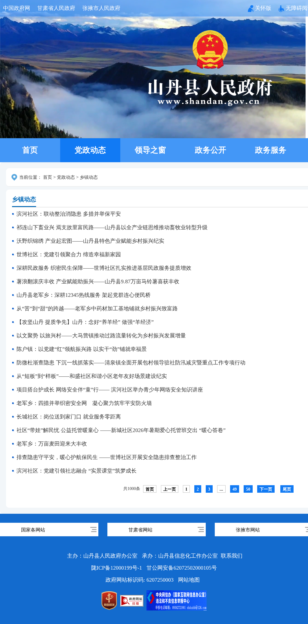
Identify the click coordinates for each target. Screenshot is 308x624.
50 (248, 489)
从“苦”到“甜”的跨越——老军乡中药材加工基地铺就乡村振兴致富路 (97, 309)
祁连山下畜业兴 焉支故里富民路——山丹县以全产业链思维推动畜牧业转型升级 (112, 227)
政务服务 (270, 150)
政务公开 (210, 150)
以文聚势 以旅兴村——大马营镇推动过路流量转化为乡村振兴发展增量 (101, 336)
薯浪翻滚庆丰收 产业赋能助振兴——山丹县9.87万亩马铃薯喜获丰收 (98, 282)
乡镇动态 (89, 177)
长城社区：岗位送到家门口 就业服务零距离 (69, 417)
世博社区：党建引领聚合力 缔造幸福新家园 (69, 254)
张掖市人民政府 (101, 8)
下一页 (266, 489)
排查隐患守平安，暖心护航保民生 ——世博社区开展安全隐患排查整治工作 (107, 457)
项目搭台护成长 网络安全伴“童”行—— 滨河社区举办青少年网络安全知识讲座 (110, 390)
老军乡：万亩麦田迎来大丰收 (52, 444)
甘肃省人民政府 (56, 8)
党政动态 (90, 150)
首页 (30, 150)
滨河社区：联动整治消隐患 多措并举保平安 (69, 214)
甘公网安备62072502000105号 (181, 568)
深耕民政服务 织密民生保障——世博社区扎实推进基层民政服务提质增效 (104, 268)
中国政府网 (16, 8)
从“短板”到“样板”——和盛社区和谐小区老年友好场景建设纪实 (92, 376)
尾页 (287, 489)
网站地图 (189, 580)
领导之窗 (150, 150)
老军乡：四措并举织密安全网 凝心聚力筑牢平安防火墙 (84, 403)
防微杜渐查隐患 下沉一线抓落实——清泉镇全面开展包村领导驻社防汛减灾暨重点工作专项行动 (131, 363)
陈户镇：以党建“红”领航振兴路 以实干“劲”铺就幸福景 (82, 349)
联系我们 (231, 556)
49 (235, 489)
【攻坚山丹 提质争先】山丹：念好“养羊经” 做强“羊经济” (85, 322)
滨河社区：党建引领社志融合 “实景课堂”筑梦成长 (77, 471)
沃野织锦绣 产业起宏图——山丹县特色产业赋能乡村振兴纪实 (90, 241)
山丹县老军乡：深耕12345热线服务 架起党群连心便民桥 (84, 295)
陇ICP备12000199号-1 (117, 568)
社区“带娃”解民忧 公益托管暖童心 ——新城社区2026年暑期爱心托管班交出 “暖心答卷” (121, 430)
